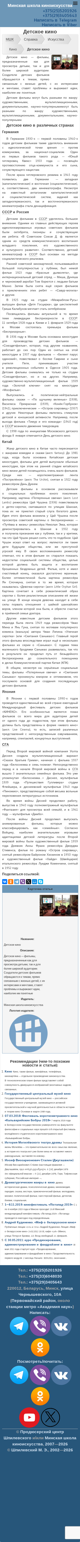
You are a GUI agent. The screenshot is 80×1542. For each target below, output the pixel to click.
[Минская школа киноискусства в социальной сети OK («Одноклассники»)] (40, 1356)
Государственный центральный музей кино (38, 1093)
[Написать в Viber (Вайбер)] (40, 1335)
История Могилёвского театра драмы (33, 1142)
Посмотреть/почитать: (40, 1361)
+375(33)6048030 (45, 1276)
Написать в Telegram (55, 20)
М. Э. (29, 1450)
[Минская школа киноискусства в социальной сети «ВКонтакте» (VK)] (61, 1384)
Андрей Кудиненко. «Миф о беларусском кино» (40, 1222)
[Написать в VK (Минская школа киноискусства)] (61, 1335)
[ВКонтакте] (4, 881)
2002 (55, 1450)
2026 (63, 1444)
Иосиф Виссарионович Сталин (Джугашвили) (39, 1160)
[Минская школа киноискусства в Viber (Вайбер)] (40, 1384)
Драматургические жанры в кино (30, 1182)
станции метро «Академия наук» (39, 1306)
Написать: (40, 1312)
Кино (8, 1071)
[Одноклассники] (10, 881)
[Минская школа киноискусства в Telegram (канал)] (19, 1384)
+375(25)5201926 (60, 10)
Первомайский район (33, 1300)
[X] (28, 881)
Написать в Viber (59, 24)
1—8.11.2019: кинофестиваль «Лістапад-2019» (39, 1204)
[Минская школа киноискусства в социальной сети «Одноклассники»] (40, 1405)
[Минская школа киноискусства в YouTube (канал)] (29, 1426)
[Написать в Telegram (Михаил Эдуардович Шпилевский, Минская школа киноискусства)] (19, 1335)
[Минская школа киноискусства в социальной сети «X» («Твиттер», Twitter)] (50, 1426)
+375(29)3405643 (60, 15)
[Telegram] (16, 881)
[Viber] (22, 881)
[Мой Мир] (34, 881)
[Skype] (40, 881)
